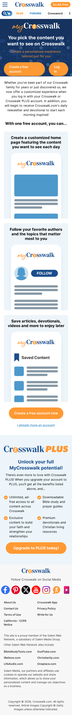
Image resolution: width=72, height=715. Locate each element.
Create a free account (18, 69)
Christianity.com (48, 657)
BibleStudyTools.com (18, 651)
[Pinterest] (15, 590)
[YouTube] (36, 590)
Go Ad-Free (60, 4)
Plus (19, 13)
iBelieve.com (12, 657)
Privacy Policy (46, 608)
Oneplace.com (46, 663)
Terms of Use (12, 614)
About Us (10, 602)
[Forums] (56, 590)
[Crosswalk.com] (29, 4)
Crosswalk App (47, 602)
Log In (57, 69)
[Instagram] (46, 590)
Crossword (55, 13)
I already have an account (36, 425)
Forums (35, 13)
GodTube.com (46, 651)
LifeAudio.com (13, 663)
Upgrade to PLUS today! (36, 548)
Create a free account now (36, 413)
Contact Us (11, 608)
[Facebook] (5, 590)
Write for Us (45, 614)
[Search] (7, 13)
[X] (26, 590)
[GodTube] (66, 590)
